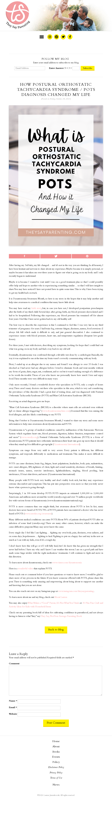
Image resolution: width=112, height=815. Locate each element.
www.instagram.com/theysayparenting (76, 591)
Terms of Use (56, 778)
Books (56, 752)
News (56, 785)
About (56, 746)
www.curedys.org (29, 437)
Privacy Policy (56, 773)
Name (13, 701)
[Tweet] (55, 256)
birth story (36, 308)
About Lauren (60, 597)
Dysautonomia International (66, 444)
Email (13, 707)
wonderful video (25, 569)
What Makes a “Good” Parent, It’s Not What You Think (53, 603)
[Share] (24, 256)
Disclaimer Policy (56, 767)
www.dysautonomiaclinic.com (56, 411)
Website (13, 714)
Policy (56, 762)
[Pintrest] (87, 256)
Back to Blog (56, 629)
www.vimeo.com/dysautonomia (67, 563)
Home (56, 741)
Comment (14, 664)
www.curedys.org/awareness (38, 514)
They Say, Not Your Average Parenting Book (61, 616)
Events (56, 757)
